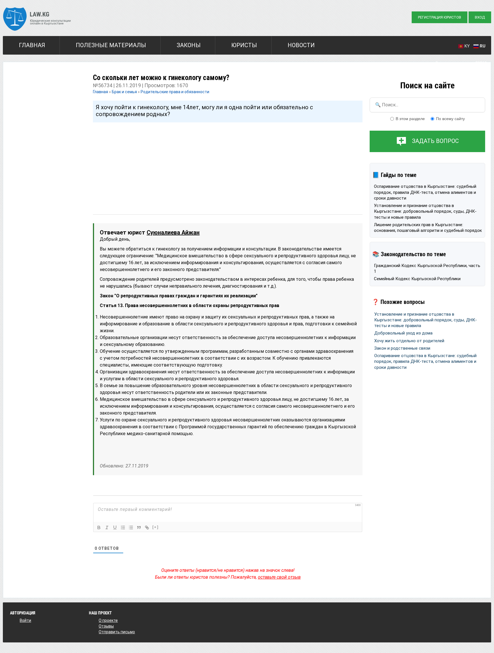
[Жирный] (99, 527)
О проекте (108, 620)
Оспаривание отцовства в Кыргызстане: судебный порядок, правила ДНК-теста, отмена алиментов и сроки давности (425, 192)
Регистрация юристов (439, 17)
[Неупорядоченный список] (131, 527)
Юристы (244, 45)
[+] (155, 527)
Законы (189, 45)
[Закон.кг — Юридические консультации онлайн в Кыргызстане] (37, 19)
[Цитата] (139, 527)
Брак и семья (124, 91)
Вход (480, 17)
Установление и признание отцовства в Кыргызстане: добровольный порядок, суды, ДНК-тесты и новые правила (425, 211)
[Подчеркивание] (115, 527)
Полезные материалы (111, 45)
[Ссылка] (147, 527)
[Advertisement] (227, 163)
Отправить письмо (117, 632)
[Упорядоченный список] (123, 527)
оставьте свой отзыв (279, 577)
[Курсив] (107, 527)
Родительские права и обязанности (175, 91)
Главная (32, 45)
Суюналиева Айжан (173, 232)
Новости (301, 45)
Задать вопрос (435, 141)
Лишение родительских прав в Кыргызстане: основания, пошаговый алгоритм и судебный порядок (428, 227)
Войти (25, 620)
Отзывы (106, 626)
